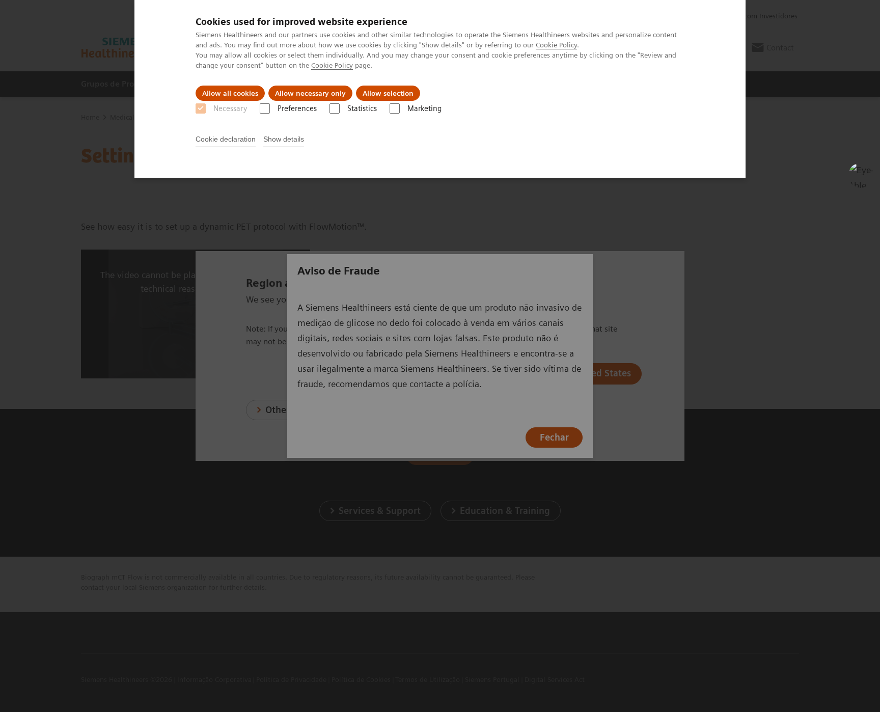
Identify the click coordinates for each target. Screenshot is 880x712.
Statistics (362, 108)
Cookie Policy (556, 45)
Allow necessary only (310, 93)
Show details (283, 139)
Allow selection (388, 93)
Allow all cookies (230, 93)
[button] (861, 175)
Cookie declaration (226, 139)
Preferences (297, 108)
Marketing (424, 108)
